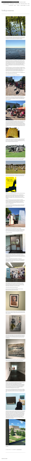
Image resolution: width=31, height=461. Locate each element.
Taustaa (15, 5)
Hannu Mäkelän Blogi (19, 449)
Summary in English (23, 5)
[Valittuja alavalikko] (19, 5)
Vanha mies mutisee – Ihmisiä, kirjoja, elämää (21, 3)
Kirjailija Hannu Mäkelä (6, 3)
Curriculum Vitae (11, 5)
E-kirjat (28, 3)
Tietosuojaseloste (12, 3)
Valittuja (18, 5)
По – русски (27, 5)
